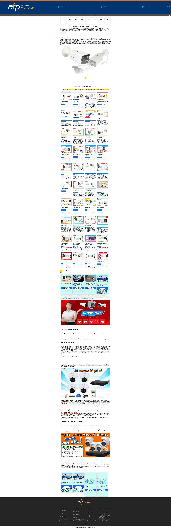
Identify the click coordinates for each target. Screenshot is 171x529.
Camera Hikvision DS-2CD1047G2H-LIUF (101, 137)
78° (78, 89)
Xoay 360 (107, 89)
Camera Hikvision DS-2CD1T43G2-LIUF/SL (76, 208)
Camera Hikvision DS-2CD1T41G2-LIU (64, 208)
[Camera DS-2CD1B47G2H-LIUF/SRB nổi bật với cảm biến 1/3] (102, 149)
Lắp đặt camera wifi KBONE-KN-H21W (70, 295)
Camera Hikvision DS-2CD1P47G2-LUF (64, 189)
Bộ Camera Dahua (63, 513)
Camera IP (90, 512)
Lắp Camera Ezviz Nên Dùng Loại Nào (66, 483)
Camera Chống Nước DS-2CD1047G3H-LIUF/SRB (65, 155)
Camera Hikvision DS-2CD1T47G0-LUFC (88, 208)
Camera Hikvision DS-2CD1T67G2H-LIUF (88, 225)
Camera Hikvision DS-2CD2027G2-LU (64, 244)
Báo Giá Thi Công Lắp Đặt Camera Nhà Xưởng (102, 486)
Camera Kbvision (76, 511)
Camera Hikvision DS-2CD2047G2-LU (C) (64, 261)
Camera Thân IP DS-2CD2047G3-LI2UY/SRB (102, 262)
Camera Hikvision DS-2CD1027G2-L (76, 119)
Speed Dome (90, 89)
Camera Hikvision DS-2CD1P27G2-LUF (88, 172)
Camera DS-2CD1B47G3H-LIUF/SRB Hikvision (65, 172)
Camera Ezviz (75, 517)
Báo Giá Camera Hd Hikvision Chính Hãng (87, 298)
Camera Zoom (90, 514)
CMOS (103, 89)
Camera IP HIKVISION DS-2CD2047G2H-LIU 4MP (89, 244)
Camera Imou (75, 516)
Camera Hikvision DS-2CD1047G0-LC (64, 137)
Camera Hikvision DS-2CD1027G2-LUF (88, 119)
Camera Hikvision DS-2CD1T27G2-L (101, 190)
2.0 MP (98, 89)
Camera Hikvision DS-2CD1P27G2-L (76, 172)
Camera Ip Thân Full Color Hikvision (85, 26)
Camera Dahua (75, 513)
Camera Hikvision (76, 510)
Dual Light (75, 89)
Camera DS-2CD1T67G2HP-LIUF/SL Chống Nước (101, 226)
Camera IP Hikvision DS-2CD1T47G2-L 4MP (65, 225)
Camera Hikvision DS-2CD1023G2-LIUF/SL (76, 102)
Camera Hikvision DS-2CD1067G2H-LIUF (76, 155)
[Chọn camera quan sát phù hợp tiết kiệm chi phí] (110, 21)
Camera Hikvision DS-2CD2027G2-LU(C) (76, 244)
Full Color (86, 89)
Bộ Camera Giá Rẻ (63, 516)
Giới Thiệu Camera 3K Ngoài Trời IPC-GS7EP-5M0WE (77, 284)
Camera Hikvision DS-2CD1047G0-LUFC (88, 137)
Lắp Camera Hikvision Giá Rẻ (65, 91)
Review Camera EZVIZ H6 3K (66, 283)
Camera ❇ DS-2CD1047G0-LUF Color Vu (78, 137)
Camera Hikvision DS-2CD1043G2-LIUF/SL (101, 118)
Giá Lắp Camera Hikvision (76, 298)
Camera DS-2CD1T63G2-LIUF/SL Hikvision (78, 225)
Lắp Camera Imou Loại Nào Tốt (79, 483)
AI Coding (94, 89)
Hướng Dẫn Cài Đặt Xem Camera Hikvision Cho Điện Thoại (96, 297)
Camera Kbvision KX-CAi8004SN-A (90, 295)
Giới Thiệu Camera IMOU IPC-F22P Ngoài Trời (90, 284)
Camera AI (90, 511)
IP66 (67, 89)
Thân (101, 89)
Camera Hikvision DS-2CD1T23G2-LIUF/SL (76, 190)
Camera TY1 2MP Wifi (80, 295)
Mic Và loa (64, 89)
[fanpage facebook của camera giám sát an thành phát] (168, 6)
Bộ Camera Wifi (62, 515)
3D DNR (70, 89)
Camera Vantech (76, 514)
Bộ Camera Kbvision (63, 512)
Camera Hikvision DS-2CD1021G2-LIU (64, 102)
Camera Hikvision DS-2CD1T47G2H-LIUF (101, 208)
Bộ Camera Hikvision (63, 510)
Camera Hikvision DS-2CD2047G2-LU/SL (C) (88, 261)
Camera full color (91, 518)
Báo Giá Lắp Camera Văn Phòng (90, 486)
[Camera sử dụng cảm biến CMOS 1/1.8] (66, 166)
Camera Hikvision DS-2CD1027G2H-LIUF (64, 119)
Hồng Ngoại (81, 89)
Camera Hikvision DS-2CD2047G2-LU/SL (76, 261)
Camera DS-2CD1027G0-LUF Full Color (102, 102)
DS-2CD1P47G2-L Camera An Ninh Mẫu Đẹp (102, 172)
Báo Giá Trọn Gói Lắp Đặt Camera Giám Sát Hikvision (78, 297)
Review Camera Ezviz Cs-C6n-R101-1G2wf (102, 285)
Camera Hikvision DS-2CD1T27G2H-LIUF (88, 190)
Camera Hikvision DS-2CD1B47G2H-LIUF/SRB (101, 155)
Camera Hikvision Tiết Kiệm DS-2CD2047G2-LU (102, 244)
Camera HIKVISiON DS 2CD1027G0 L (90, 101)
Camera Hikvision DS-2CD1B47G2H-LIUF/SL (88, 155)
